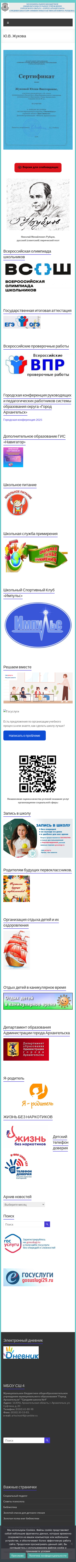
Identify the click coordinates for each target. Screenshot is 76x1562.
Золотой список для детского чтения (24, 1512)
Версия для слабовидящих (40, 167)
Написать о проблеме (24, 735)
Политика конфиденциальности (48, 1555)
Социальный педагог (15, 1495)
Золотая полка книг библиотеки (21, 1518)
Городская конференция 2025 (22, 419)
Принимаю (17, 1555)
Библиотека (10, 1507)
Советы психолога (13, 1501)
